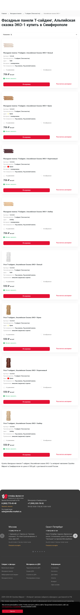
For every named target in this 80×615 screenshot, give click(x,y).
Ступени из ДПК (31, 574)
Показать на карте (14, 545)
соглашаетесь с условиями (11, 606)
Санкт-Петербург (54, 527)
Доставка (54, 574)
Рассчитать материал (63, 84)
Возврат (54, 581)
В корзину (27, 84)
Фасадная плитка (7, 578)
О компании (55, 568)
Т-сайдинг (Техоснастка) (32, 13)
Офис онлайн (55, 585)
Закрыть (75, 613)
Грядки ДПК (30, 571)
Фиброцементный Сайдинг (10, 574)
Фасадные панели (15, 13)
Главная (4, 13)
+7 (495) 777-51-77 (14, 531)
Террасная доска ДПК (33, 568)
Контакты (54, 571)
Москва (13, 527)
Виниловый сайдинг (8, 568)
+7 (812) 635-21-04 (52, 531)
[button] (75, 536)
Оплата (53, 578)
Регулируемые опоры (33, 578)
